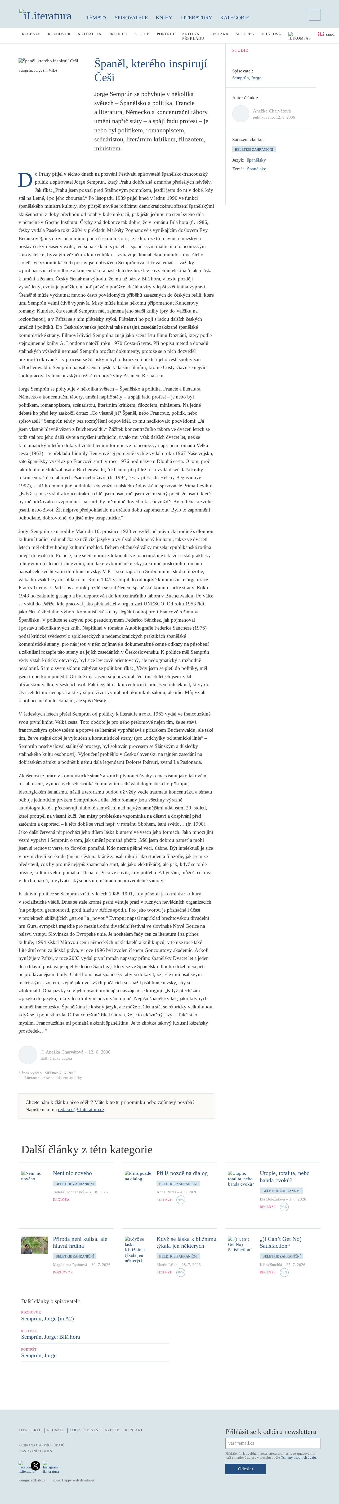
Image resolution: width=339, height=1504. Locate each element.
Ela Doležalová (272, 1199)
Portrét (166, 34)
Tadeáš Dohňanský (68, 1192)
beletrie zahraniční (254, 149)
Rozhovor (59, 34)
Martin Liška (167, 1265)
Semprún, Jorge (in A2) (47, 1318)
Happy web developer (78, 1480)
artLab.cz (38, 1480)
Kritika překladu (193, 36)
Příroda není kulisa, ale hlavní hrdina (80, 1242)
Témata (96, 17)
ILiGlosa (271, 34)
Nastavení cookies (35, 1451)
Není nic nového (72, 1173)
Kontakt (134, 1430)
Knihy (164, 17)
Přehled (118, 34)
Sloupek (245, 34)
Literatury (196, 17)
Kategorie (234, 17)
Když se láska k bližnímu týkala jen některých (186, 1242)
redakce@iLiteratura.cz (81, 1109)
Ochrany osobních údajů (298, 1457)
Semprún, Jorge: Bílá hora (50, 1337)
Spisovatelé (131, 17)
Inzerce (111, 1430)
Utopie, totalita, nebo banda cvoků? (285, 1176)
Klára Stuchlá (271, 1265)
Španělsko (256, 168)
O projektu (30, 1430)
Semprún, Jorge (246, 77)
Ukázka (220, 34)
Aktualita (89, 34)
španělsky (256, 160)
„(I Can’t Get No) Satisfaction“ (280, 1242)
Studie (142, 34)
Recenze (31, 34)
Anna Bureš (166, 1192)
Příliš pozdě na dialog (182, 1173)
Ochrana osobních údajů (41, 1445)
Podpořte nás (84, 1430)
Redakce (56, 1430)
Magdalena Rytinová (70, 1265)
